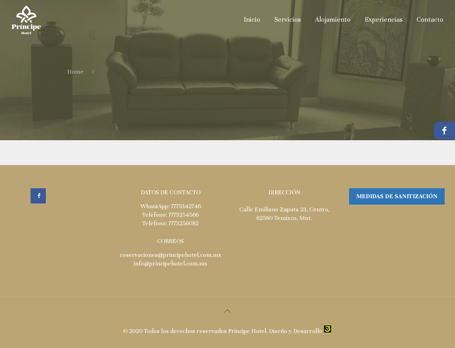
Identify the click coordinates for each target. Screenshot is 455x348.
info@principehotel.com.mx (171, 263)
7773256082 (183, 223)
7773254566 (183, 214)
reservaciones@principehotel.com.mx (170, 255)
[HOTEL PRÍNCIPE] (26, 19)
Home (75, 71)
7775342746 (186, 206)
